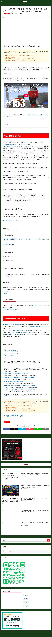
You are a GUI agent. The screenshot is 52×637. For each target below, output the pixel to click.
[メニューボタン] (1, 1)
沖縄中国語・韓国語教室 (10, 57)
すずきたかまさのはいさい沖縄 (11, 354)
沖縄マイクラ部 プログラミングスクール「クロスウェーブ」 (18, 51)
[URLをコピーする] (45, 429)
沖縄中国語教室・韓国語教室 (34, 326)
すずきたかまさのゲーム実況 (35, 115)
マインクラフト (6, 13)
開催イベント (35, 305)
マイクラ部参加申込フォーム (11, 220)
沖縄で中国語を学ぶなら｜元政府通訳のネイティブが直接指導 (19, 59)
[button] (6, 429)
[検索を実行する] (48, 540)
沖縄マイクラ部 (7, 309)
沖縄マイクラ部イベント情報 (14, 416)
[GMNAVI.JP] (26, 1)
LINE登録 (5, 293)
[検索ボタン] (50, 1)
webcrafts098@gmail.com (10, 144)
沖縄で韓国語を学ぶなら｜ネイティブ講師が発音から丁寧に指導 (20, 60)
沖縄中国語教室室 (7, 325)
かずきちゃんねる (8, 356)
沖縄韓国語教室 (16, 325)
